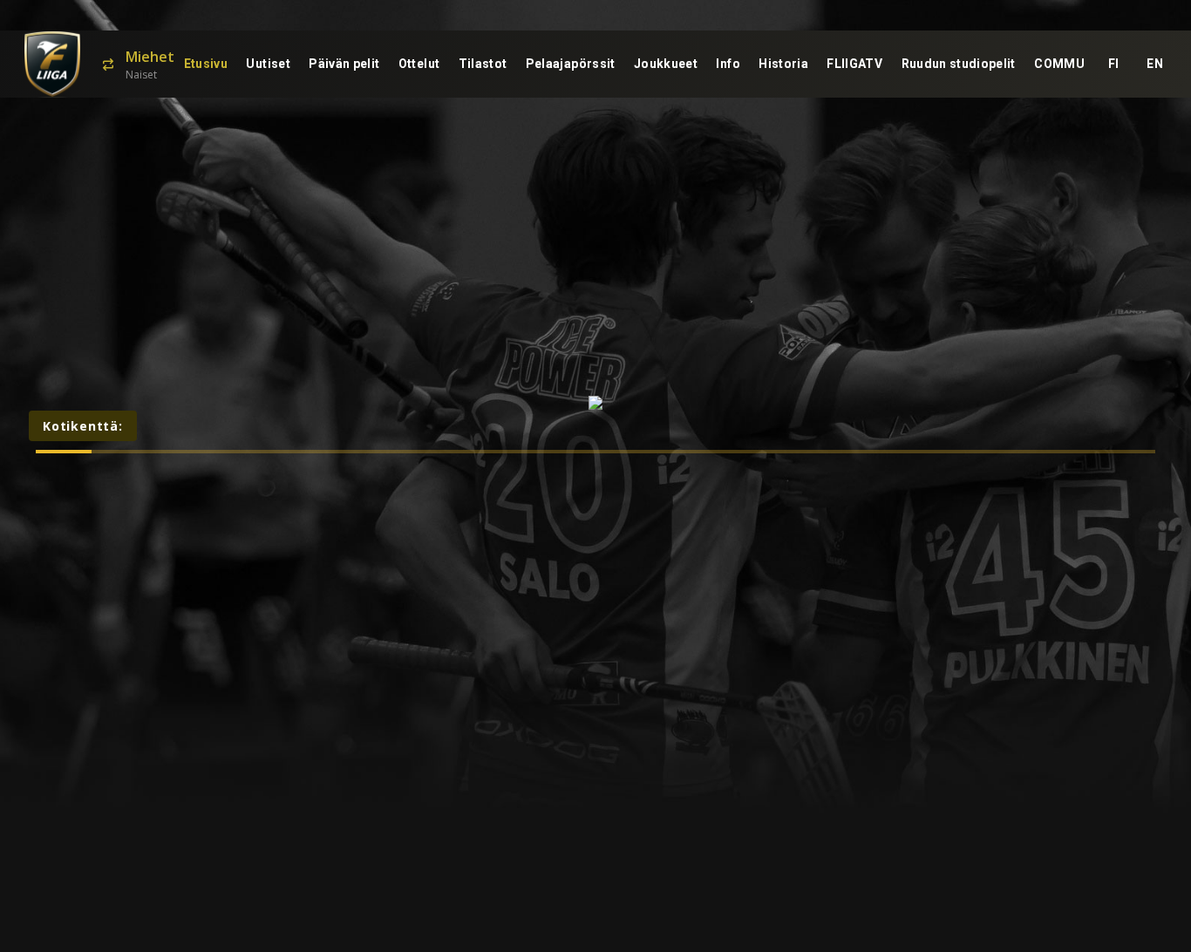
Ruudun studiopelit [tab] (959, 64)
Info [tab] (727, 64)
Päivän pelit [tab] (344, 64)
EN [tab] (1155, 64)
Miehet (150, 56)
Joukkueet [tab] (666, 64)
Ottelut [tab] (418, 64)
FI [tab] (1114, 64)
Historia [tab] (783, 64)
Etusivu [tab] (206, 64)
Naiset (141, 74)
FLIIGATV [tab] (854, 64)
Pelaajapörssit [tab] (571, 64)
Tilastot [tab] (483, 64)
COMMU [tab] (1059, 64)
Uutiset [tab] (267, 64)
